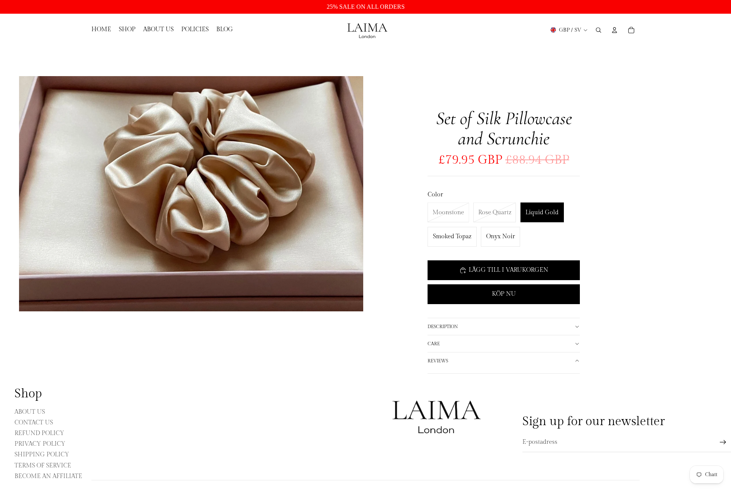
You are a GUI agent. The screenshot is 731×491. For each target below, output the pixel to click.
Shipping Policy (41, 454)
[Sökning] (598, 30)
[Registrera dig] (723, 442)
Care (434, 343)
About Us (29, 412)
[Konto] (614, 30)
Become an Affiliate (48, 476)
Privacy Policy (39, 444)
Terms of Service (42, 465)
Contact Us (33, 422)
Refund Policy (39, 433)
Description (443, 326)
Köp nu (504, 294)
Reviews (438, 360)
